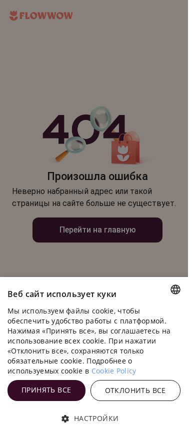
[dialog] (94, 357)
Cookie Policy (114, 371)
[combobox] (175, 289)
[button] (94, 419)
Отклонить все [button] (135, 390)
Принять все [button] (46, 389)
